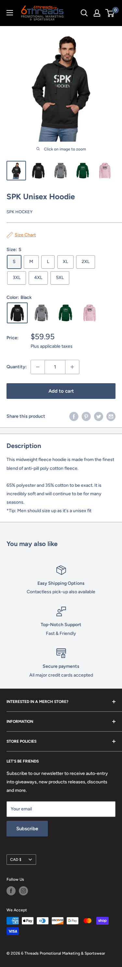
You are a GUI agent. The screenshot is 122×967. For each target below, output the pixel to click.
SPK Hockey (20, 211)
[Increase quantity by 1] (72, 367)
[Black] (17, 312)
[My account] (97, 13)
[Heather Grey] (41, 312)
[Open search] (84, 13)
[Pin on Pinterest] (86, 416)
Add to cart (61, 391)
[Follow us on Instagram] (23, 890)
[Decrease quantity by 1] (38, 367)
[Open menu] (10, 12)
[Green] (65, 312)
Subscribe (27, 829)
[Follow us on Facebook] (11, 890)
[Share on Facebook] (73, 416)
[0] (110, 13)
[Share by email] (110, 416)
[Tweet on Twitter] (98, 416)
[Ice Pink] (89, 312)
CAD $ (15, 859)
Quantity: (17, 367)
